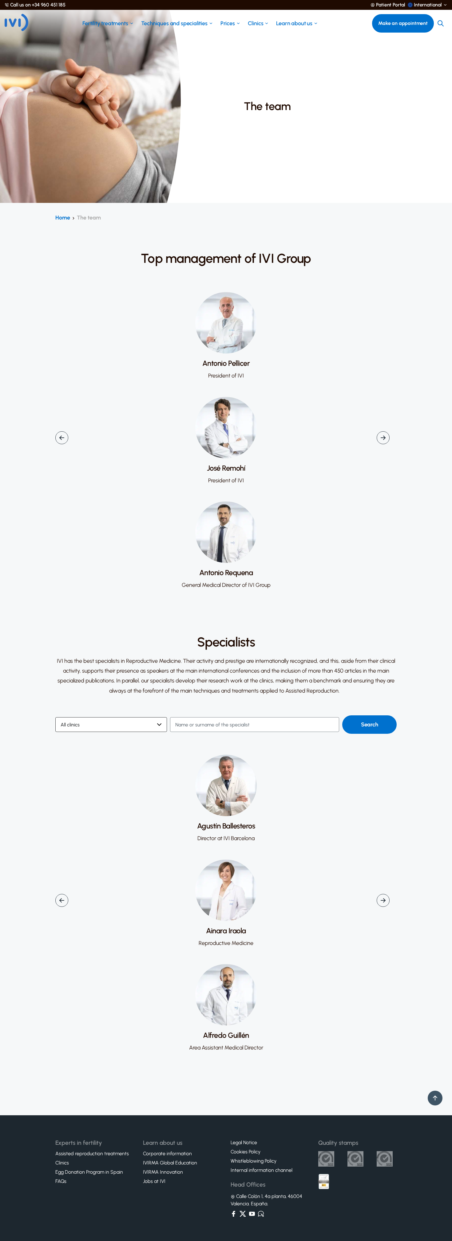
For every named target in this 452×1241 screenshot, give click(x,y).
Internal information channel (261, 1170)
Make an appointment (403, 23)
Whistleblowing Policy (253, 1161)
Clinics (256, 23)
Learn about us (294, 23)
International (428, 4)
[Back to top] (435, 1098)
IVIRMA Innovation (163, 1172)
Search (369, 724)
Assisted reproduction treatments (92, 1153)
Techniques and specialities (174, 23)
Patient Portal (390, 4)
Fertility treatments (105, 23)
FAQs (60, 1181)
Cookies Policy (245, 1152)
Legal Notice (244, 1142)
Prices (227, 23)
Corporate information (167, 1153)
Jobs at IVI (154, 1181)
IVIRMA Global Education (170, 1163)
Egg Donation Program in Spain (89, 1172)
